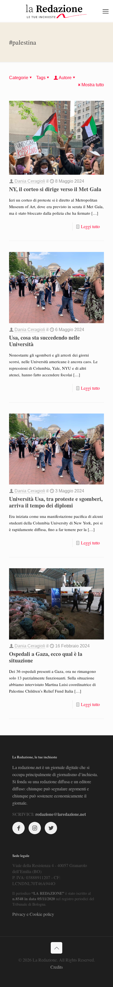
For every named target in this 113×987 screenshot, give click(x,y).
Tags (41, 77)
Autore (65, 77)
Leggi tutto (90, 226)
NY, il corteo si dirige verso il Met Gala (55, 189)
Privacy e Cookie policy (33, 914)
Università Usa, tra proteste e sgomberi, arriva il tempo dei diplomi (56, 502)
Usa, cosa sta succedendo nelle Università (44, 341)
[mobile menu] (105, 11)
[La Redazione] (56, 11)
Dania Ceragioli (30, 181)
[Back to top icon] (56, 948)
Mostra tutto (92, 84)
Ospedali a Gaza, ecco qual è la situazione (45, 657)
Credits (56, 967)
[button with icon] (18, 828)
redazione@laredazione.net (60, 814)
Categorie (18, 77)
